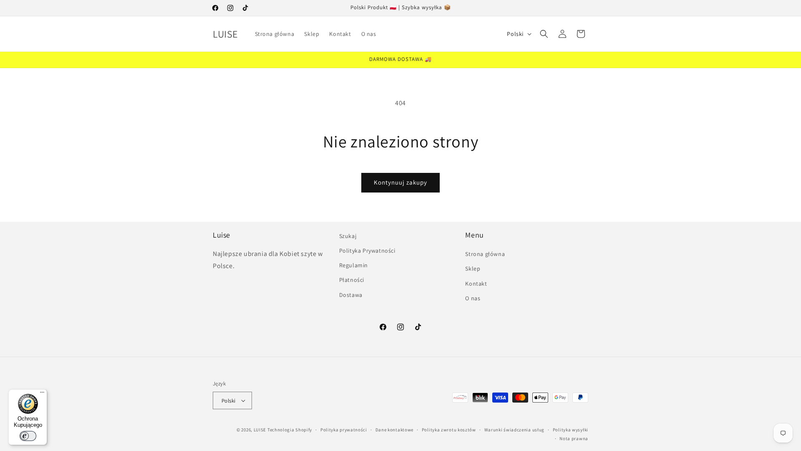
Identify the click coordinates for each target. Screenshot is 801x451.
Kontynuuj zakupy (400, 182)
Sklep (472, 268)
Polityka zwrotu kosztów (449, 430)
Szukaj (348, 236)
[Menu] (42, 394)
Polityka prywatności (343, 430)
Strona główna (485, 254)
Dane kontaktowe (394, 430)
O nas (472, 298)
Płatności (351, 280)
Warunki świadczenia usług (514, 430)
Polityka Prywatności (367, 250)
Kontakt (476, 283)
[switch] (28, 436)
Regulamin (353, 265)
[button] (544, 34)
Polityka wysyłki (570, 430)
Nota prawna (573, 438)
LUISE (260, 430)
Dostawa (351, 295)
